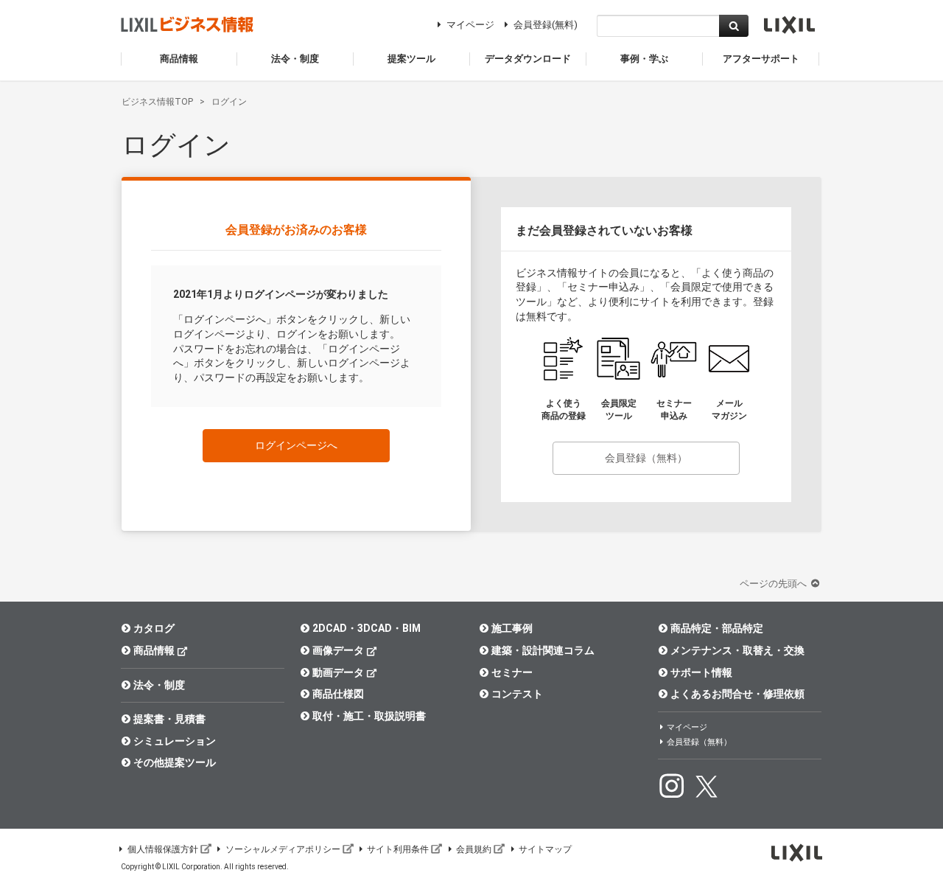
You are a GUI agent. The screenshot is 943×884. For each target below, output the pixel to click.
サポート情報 (701, 672)
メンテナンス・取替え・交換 (737, 650)
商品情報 (154, 650)
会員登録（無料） (646, 458)
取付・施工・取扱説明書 (369, 716)
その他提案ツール (174, 762)
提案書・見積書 (169, 719)
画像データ (338, 650)
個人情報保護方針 (162, 849)
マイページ (470, 24)
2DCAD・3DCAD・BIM (366, 628)
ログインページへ (296, 445)
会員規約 (473, 849)
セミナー (512, 672)
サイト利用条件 (398, 849)
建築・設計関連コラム (543, 650)
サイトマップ (545, 849)
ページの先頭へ (774, 583)
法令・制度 (159, 685)
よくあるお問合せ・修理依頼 (737, 694)
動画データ (338, 672)
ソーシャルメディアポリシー (282, 849)
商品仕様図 (338, 694)
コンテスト (517, 694)
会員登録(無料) (545, 24)
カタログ (154, 628)
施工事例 (512, 628)
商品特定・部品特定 (716, 628)
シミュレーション (174, 741)
